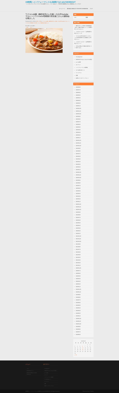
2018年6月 (78, 334)
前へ (27, 27)
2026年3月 (78, 100)
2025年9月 (78, 116)
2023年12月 (78, 172)
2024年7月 (78, 153)
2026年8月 (78, 87)
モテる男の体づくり (80, 70)
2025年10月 (78, 113)
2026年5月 (78, 95)
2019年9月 (78, 294)
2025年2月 (78, 135)
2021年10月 (78, 241)
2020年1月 (78, 286)
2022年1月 (78, 233)
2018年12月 (78, 318)
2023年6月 (78, 188)
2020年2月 (78, 284)
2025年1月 (78, 137)
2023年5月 (78, 190)
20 (82, 349)
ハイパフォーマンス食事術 (82, 67)
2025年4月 (78, 129)
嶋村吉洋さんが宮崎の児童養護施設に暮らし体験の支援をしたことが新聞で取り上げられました (83, 27)
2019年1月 (78, 315)
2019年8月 (78, 297)
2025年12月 (78, 108)
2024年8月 (78, 151)
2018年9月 (78, 326)
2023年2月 (78, 198)
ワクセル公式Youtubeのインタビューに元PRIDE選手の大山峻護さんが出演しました (82, 37)
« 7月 (75, 354)
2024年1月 (78, 169)
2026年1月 (78, 105)
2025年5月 (78, 127)
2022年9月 (78, 212)
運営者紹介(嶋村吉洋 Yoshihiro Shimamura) (77, 8)
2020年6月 (78, 273)
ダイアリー (78, 64)
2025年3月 (78, 132)
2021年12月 (78, 236)
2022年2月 (78, 230)
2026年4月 (78, 97)
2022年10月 (78, 209)
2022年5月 (78, 222)
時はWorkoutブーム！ (30, 370)
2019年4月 (78, 307)
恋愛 (77, 75)
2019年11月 (78, 291)
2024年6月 (78, 156)
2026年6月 (78, 92)
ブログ (91, 8)
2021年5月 (78, 254)
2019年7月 (78, 299)
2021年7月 (78, 249)
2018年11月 (78, 321)
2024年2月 (78, 166)
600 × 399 (39, 21)
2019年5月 (78, 305)
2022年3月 (78, 228)
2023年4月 (78, 193)
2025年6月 (78, 124)
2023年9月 (78, 180)
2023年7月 (78, 185)
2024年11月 (78, 143)
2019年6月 (78, 302)
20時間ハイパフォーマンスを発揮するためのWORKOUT (50, 2)
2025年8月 (78, 119)
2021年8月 (78, 246)
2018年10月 (78, 323)
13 (82, 348)
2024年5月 (78, 159)
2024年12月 (78, 140)
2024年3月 (78, 164)
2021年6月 (78, 252)
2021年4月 (78, 257)
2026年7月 (78, 89)
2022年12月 (78, 204)
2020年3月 (78, 281)
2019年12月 (78, 289)
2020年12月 (78, 268)
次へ (32, 27)
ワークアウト (79, 72)
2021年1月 (78, 265)
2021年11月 (78, 238)
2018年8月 (78, 329)
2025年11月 (78, 111)
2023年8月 (78, 182)
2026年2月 (78, 103)
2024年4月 (78, 161)
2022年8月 (78, 214)
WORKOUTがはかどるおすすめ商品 (84, 59)
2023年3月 (78, 196)
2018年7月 (78, 331)
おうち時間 (78, 62)
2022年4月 (78, 225)
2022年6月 (78, 220)
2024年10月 (78, 145)
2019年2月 (78, 313)
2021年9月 (78, 244)
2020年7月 (78, 270)
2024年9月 (78, 148)
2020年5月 (78, 276)
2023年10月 (78, 177)
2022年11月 (78, 206)
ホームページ (62, 8)
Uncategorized (79, 56)
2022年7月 (78, 217)
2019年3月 (78, 310)
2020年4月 (78, 278)
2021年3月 (78, 260)
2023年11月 (78, 174)
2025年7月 (78, 121)
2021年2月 (78, 262)
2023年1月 (78, 201)
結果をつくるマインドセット (82, 78)
